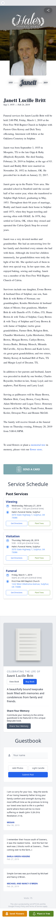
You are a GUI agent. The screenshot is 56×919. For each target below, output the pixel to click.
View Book (14, 681)
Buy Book (30, 681)
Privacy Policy (20, 906)
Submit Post (28, 774)
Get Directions (16, 523)
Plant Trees (39, 523)
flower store (36, 449)
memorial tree (38, 444)
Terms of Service (36, 906)
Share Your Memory (18, 726)
